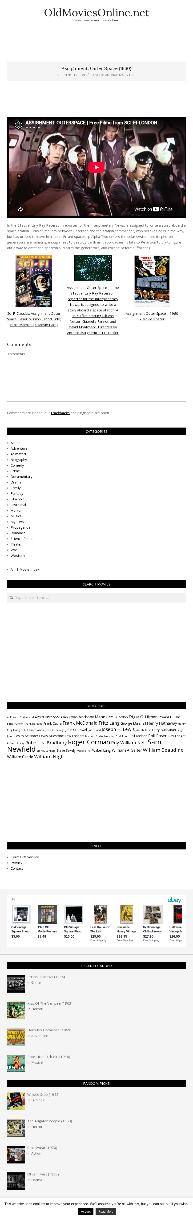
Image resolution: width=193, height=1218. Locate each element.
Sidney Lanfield (46, 750)
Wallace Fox (83, 750)
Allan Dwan (69, 717)
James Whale (37, 730)
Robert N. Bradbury (46, 743)
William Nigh (49, 756)
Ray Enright (177, 736)
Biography (19, 459)
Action (15, 442)
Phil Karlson (138, 736)
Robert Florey (15, 743)
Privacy (16, 862)
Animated (18, 454)
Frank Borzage (33, 723)
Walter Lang (101, 750)
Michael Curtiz (94, 736)
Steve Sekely (66, 750)
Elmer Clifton (15, 723)
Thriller (16, 544)
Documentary (21, 476)
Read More (105, 1211)
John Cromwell (76, 729)
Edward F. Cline (169, 717)
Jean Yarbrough (55, 730)
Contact (17, 868)
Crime (15, 470)
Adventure (19, 448)
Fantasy (17, 493)
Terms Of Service (25, 857)
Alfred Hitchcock (47, 717)
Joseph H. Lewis (118, 729)
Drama (16, 482)
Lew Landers (74, 736)
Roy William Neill (129, 743)
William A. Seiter (127, 750)
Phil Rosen (157, 735)
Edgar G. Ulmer (143, 716)
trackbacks (60, 412)
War (14, 549)
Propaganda (20, 527)
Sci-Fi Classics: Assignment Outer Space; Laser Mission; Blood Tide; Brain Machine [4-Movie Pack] (34, 319)
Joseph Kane (143, 730)
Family (16, 487)
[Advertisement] (96, 47)
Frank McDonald (80, 723)
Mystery (17, 521)
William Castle (20, 756)
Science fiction (73, 75)
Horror (16, 510)
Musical (16, 516)
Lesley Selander (26, 736)
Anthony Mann (92, 716)
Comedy (17, 465)
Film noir (17, 499)
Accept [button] (86, 1211)
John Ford (94, 730)
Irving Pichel (20, 730)
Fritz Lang (109, 723)
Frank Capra (52, 723)
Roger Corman (89, 742)
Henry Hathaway (162, 723)
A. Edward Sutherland (20, 717)
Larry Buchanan (164, 729)
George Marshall (133, 723)
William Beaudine (163, 750)
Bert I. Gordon (117, 717)
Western (18, 555)
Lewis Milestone (51, 736)
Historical (18, 504)
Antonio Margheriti (121, 75)
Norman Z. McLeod (116, 736)
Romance (18, 532)
